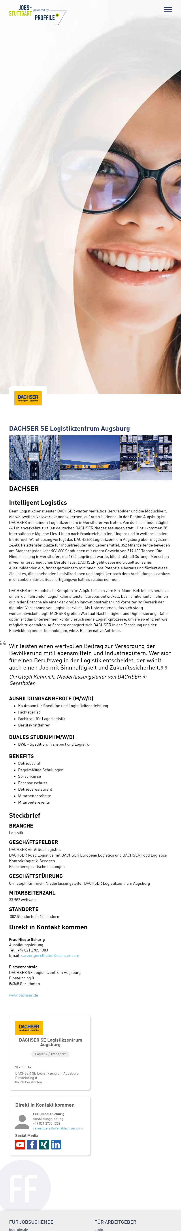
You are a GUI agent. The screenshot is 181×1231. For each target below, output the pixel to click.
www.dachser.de (23, 995)
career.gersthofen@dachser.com (50, 955)
